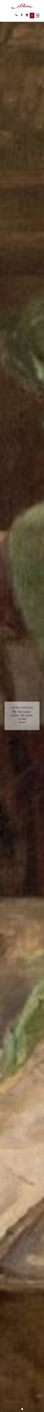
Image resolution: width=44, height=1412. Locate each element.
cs (32, 15)
